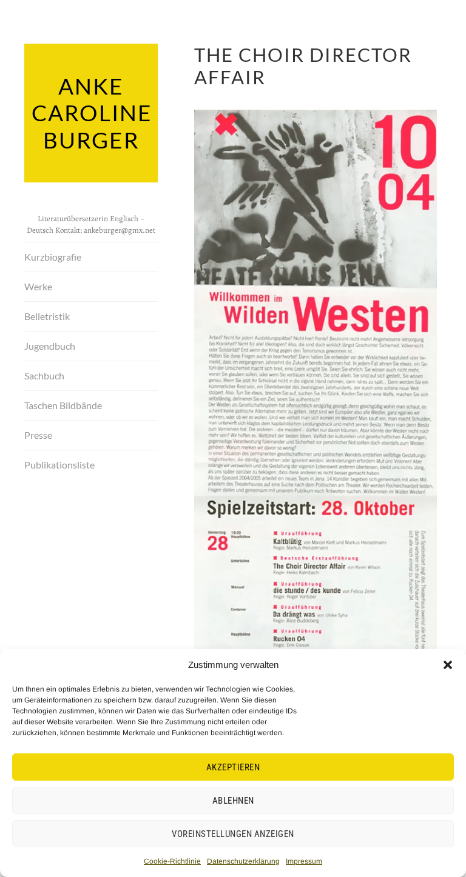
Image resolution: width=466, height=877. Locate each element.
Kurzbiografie (52, 256)
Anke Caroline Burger (92, 112)
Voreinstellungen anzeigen (233, 834)
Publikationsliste (59, 464)
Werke (38, 286)
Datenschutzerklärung (243, 861)
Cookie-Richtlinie (172, 861)
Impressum (304, 861)
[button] (448, 665)
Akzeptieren (233, 767)
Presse (38, 435)
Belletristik (47, 316)
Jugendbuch (49, 346)
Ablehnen (233, 800)
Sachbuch (44, 375)
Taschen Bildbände (63, 405)
